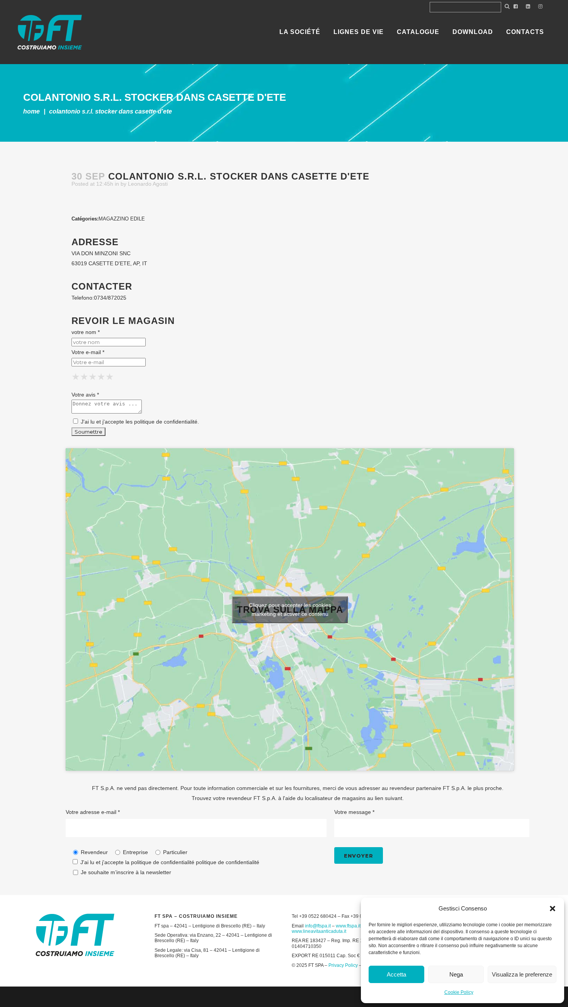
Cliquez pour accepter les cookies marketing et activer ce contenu (290, 609)
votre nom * (85, 332)
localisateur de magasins (335, 798)
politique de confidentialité (165, 422)
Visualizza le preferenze (522, 974)
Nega (456, 974)
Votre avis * (85, 395)
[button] (552, 908)
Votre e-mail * (87, 352)
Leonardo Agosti (148, 184)
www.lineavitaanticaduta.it (319, 931)
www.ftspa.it (348, 926)
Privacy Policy (343, 965)
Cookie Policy (458, 992)
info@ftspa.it (318, 926)
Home (31, 111)
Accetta (396, 974)
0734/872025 (110, 298)
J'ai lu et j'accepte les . (139, 422)
